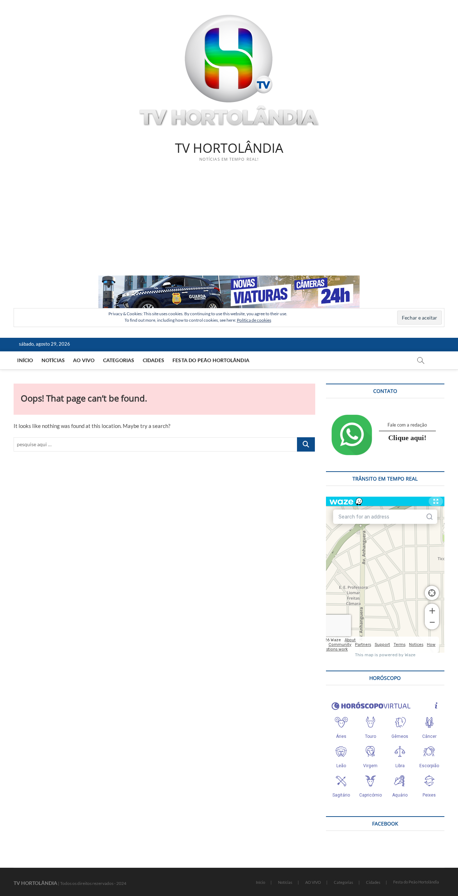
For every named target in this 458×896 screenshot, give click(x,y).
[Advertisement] (229, 222)
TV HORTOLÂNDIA (229, 148)
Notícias (53, 360)
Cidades (153, 360)
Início (25, 360)
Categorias (119, 360)
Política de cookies (254, 320)
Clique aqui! (407, 438)
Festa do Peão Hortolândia (210, 360)
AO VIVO (83, 360)
